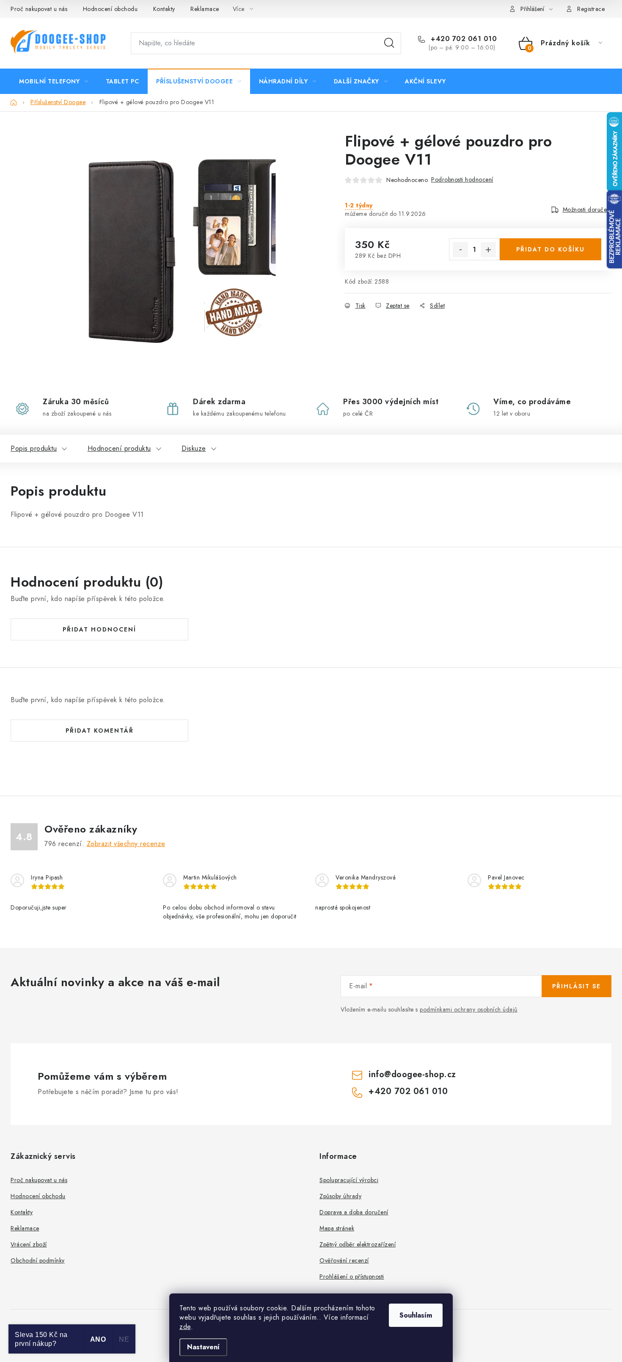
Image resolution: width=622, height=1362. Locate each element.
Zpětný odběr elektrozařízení (357, 1244)
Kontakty (164, 9)
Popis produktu (34, 448)
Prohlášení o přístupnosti (351, 1276)
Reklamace (204, 9)
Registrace (591, 9)
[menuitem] (54, 81)
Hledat (389, 43)
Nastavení (203, 1347)
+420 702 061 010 (463, 39)
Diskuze (194, 448)
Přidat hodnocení (99, 629)
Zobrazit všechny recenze (126, 844)
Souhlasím (415, 1315)
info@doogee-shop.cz (412, 1074)
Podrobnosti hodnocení (462, 179)
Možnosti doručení (587, 209)
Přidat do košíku (550, 249)
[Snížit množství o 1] (460, 249)
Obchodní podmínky (38, 1260)
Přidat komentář (100, 730)
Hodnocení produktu (119, 448)
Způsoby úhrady (340, 1196)
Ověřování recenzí (344, 1260)
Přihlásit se (576, 986)
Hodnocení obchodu (110, 9)
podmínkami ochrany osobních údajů (468, 1009)
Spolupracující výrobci (348, 1180)
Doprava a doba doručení (353, 1212)
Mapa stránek (336, 1228)
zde (185, 1327)
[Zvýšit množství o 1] (488, 249)
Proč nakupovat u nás (39, 9)
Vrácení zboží (29, 1244)
